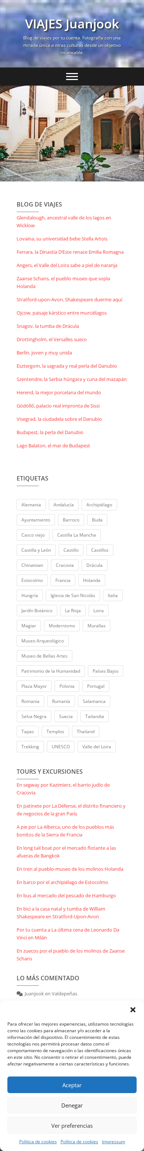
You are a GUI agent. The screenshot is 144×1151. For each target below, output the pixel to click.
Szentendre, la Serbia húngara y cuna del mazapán (72, 379)
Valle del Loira (96, 746)
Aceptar (72, 1085)
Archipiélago (99, 505)
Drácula (94, 565)
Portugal (95, 686)
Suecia (66, 716)
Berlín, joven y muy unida (44, 352)
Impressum (113, 1141)
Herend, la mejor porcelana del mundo (59, 392)
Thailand (86, 731)
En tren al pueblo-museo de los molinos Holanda (70, 869)
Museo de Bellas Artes (44, 656)
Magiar (28, 626)
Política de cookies (38, 1141)
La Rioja (73, 610)
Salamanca (94, 701)
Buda (97, 520)
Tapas (27, 731)
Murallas (97, 626)
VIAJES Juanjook (72, 23)
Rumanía (61, 701)
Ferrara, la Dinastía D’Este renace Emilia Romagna (70, 252)
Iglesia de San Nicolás (73, 595)
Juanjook (34, 993)
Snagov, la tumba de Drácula (48, 326)
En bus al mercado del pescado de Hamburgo (66, 895)
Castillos (100, 550)
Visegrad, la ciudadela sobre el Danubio (59, 419)
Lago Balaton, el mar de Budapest (53, 445)
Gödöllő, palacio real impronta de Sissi (58, 405)
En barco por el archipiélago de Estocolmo (62, 882)
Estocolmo (32, 580)
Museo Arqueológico (42, 641)
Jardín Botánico (36, 610)
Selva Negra (34, 716)
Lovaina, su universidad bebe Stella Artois (62, 238)
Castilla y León (36, 550)
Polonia (67, 686)
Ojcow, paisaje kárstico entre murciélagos (62, 312)
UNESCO (61, 746)
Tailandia (94, 716)
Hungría (29, 595)
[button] (133, 1009)
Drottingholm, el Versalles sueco (52, 339)
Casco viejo (33, 535)
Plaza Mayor (34, 686)
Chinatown (32, 565)
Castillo (71, 550)
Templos (55, 731)
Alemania (31, 505)
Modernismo (62, 626)
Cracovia (65, 565)
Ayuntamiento (35, 520)
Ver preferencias (72, 1125)
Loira (98, 610)
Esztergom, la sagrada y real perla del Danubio (67, 366)
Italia (113, 595)
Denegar (72, 1105)
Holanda (91, 580)
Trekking (30, 746)
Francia (63, 580)
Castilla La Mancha (76, 535)
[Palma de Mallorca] (72, 133)
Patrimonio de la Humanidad (50, 671)
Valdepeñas (64, 993)
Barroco (71, 520)
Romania (30, 701)
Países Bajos (106, 671)
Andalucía (64, 505)
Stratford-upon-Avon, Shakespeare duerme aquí (69, 299)
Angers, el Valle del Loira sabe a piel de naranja (67, 265)
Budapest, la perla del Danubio (50, 432)
